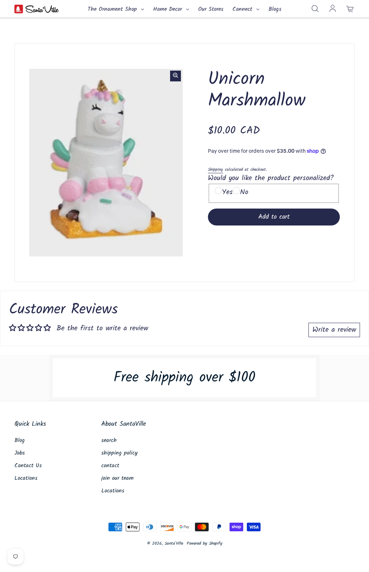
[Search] (315, 9)
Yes (227, 192)
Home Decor (168, 9)
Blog (19, 440)
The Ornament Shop (113, 9)
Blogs (274, 9)
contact (110, 465)
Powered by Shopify (204, 543)
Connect (243, 9)
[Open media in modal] (175, 76)
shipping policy (119, 453)
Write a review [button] (334, 330)
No (244, 192)
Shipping (215, 169)
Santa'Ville (174, 543)
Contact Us (28, 465)
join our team (117, 478)
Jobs (19, 453)
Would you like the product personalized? (271, 178)
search (109, 440)
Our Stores (210, 9)
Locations (25, 478)
